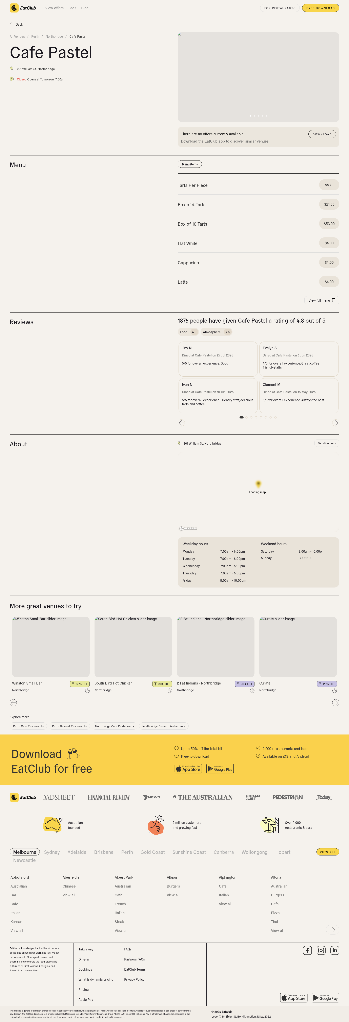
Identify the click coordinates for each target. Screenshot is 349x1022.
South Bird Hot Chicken (113, 683)
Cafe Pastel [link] (77, 36)
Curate (264, 683)
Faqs (72, 7)
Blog (84, 7)
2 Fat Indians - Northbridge (199, 683)
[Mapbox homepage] (188, 528)
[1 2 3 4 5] (51, 647)
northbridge (54, 36)
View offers (54, 7)
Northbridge (20, 690)
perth (35, 36)
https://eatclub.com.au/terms (143, 1010)
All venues (17, 36)
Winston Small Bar (27, 683)
